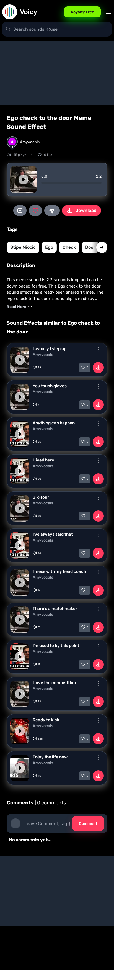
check (69, 247)
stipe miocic (23, 247)
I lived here (43, 460)
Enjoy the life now (50, 757)
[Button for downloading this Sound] (98, 367)
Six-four (41, 497)
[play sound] (23, 179)
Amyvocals (43, 355)
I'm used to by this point (56, 645)
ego (49, 247)
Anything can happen (54, 423)
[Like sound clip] (35, 210)
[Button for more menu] (99, 349)
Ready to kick (46, 720)
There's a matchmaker (55, 608)
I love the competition (54, 683)
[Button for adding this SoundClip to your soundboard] (20, 210)
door (90, 247)
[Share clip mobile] (52, 210)
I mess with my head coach (59, 571)
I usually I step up (49, 349)
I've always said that (53, 534)
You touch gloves (50, 386)
